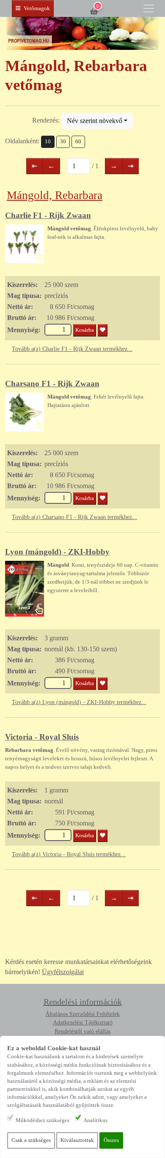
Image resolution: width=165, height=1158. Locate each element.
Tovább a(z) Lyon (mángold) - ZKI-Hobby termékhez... (79, 702)
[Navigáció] (148, 8)
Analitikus (95, 1120)
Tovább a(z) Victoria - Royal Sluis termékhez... (69, 854)
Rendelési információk (83, 1001)
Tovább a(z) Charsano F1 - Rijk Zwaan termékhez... (74, 517)
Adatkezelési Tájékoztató (83, 1022)
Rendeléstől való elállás (82, 1031)
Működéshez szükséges (42, 1120)
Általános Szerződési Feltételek (82, 1014)
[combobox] (97, 121)
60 (78, 142)
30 (63, 142)
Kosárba (84, 330)
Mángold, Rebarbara (54, 195)
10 (48, 142)
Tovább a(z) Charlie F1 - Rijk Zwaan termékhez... (72, 349)
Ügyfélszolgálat (63, 971)
